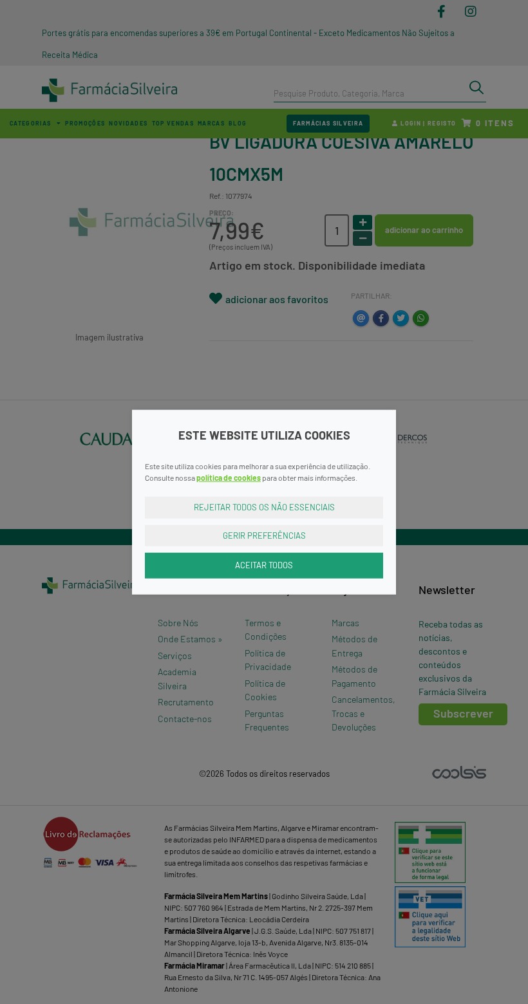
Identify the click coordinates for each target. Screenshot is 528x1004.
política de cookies (228, 477)
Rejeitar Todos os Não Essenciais (264, 507)
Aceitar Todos (264, 565)
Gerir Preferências (264, 535)
